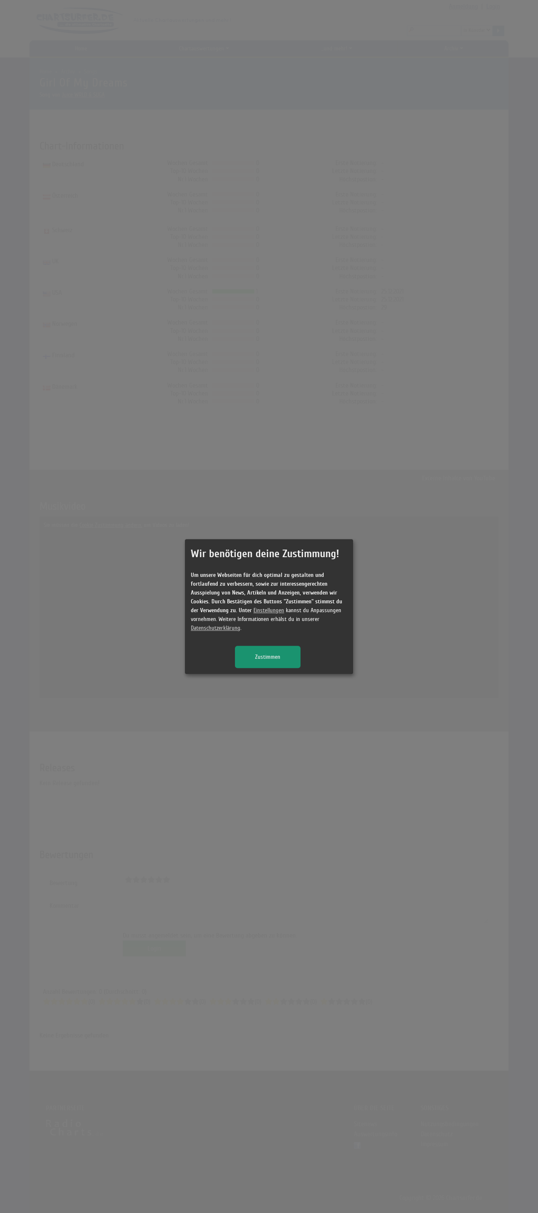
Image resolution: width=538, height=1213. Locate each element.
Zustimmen (267, 657)
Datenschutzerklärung (215, 628)
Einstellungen (268, 610)
